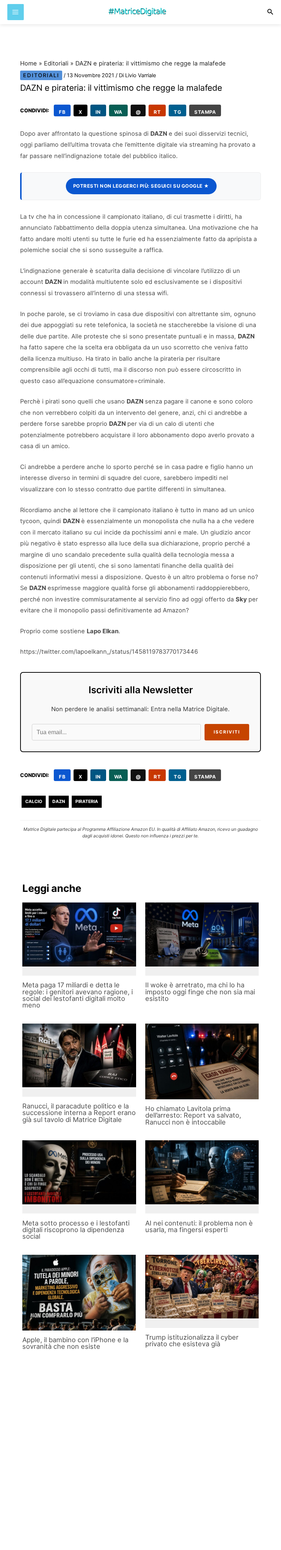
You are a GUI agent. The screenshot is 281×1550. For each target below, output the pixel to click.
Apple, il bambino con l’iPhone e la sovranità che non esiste (75, 1343)
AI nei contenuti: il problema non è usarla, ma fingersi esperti (199, 1226)
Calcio (33, 801)
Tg (177, 112)
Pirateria (86, 801)
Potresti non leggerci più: (141, 186)
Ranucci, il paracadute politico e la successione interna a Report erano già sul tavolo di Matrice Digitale (79, 1112)
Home (28, 63)
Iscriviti (227, 732)
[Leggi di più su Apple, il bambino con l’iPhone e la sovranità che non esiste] (79, 1293)
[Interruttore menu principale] (15, 12)
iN (98, 112)
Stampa (205, 112)
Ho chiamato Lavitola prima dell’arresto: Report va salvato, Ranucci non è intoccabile (193, 1115)
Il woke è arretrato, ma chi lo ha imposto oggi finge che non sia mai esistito (200, 991)
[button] (270, 11)
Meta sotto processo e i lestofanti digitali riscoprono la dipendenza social (76, 1229)
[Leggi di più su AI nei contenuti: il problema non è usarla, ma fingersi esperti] (202, 1172)
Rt (157, 112)
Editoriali (56, 63)
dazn (58, 801)
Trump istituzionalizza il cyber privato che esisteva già (192, 1340)
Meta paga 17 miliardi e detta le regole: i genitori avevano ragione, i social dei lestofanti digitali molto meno (77, 995)
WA (118, 112)
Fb (62, 112)
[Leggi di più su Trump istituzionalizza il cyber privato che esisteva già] (202, 1287)
